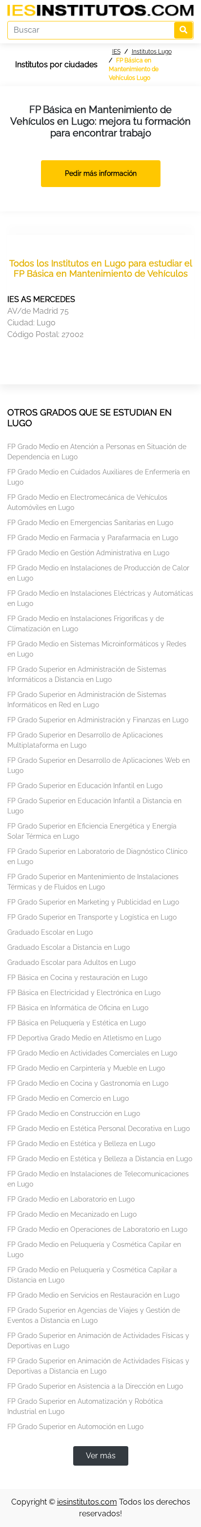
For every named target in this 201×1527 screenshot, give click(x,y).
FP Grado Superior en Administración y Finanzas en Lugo (97, 720)
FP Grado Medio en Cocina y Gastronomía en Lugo (87, 1083)
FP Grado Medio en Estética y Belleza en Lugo (81, 1144)
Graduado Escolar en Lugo (50, 932)
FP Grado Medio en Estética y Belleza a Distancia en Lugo (99, 1159)
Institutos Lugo (152, 51)
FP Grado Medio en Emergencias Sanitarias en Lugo (90, 523)
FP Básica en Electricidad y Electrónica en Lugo (84, 993)
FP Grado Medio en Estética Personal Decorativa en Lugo (98, 1128)
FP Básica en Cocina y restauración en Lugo (77, 977)
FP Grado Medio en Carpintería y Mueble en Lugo (86, 1068)
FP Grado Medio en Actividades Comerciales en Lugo (92, 1053)
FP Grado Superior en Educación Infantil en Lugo (84, 786)
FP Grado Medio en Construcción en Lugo (73, 1113)
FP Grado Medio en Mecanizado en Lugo (72, 1214)
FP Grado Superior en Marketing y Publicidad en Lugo (93, 902)
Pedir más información (101, 173)
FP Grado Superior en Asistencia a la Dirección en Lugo (95, 1386)
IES (116, 51)
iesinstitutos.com (87, 1502)
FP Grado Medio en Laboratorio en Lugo (71, 1199)
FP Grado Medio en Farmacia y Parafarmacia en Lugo (92, 538)
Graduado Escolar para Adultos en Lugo (71, 962)
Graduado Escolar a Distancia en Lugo (68, 947)
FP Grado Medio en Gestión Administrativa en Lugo (88, 553)
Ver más (101, 1455)
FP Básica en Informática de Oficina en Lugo (77, 1008)
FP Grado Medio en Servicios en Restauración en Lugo (93, 1295)
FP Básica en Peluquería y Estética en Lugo (76, 1023)
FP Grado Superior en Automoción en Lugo (75, 1427)
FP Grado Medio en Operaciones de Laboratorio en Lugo (97, 1229)
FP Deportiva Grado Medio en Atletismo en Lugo (84, 1038)
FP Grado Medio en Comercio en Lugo (68, 1098)
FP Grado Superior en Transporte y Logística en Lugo (92, 917)
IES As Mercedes (41, 299)
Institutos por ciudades (56, 64)
